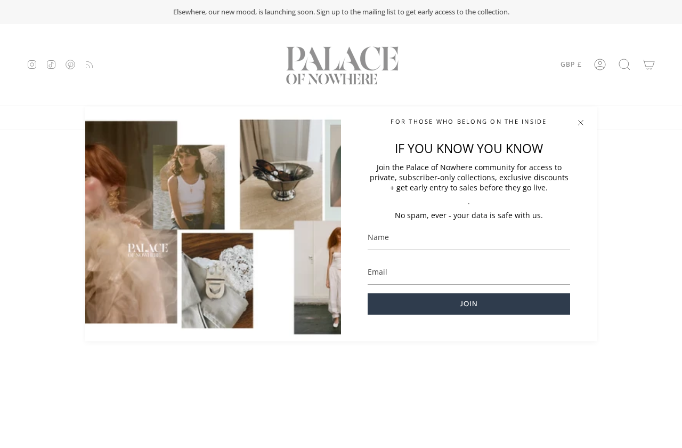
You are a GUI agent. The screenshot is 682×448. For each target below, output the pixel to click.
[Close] (580, 122)
